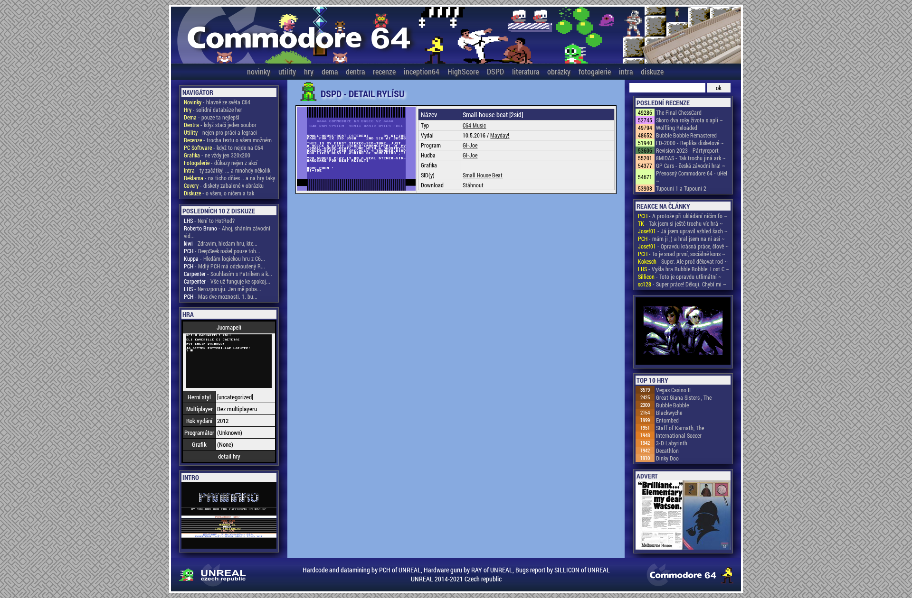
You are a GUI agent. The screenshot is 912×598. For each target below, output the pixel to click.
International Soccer (679, 435)
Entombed (667, 420)
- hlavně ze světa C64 (217, 102)
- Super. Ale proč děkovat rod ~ (683, 261)
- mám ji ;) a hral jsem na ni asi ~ (681, 238)
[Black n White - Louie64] (683, 331)
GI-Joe (470, 145)
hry (309, 71)
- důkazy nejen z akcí (220, 162)
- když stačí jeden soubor (220, 125)
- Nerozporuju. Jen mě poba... (222, 289)
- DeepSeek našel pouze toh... (222, 251)
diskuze (652, 71)
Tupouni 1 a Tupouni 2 (681, 188)
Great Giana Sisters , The (684, 397)
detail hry (229, 456)
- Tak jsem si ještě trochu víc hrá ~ (680, 223)
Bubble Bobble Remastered (686, 135)
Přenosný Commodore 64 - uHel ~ (691, 176)
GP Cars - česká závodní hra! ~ (690, 165)
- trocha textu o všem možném (228, 140)
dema (330, 71)
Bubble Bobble (672, 405)
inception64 (421, 71)
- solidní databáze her (213, 109)
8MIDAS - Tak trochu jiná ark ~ (691, 158)
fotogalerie (595, 71)
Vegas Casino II (673, 390)
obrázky (558, 71)
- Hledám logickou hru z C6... (224, 258)
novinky (258, 71)
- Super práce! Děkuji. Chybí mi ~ (682, 284)
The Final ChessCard (679, 112)
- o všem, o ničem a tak (219, 193)
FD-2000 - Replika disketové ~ (690, 143)
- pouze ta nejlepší (211, 117)
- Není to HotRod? (209, 220)
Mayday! (499, 135)
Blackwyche (669, 412)
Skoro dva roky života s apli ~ (689, 120)
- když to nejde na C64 (223, 147)
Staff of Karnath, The (680, 428)
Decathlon (667, 450)
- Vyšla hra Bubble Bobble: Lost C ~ (683, 269)
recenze (384, 71)
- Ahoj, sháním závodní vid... (227, 231)
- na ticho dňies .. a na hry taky (229, 178)
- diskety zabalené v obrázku (224, 185)
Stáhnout (473, 185)
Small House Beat (483, 175)
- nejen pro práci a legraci (220, 132)
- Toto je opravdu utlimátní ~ (680, 276)
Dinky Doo (667, 458)
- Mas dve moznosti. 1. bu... (220, 296)
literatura (525, 71)
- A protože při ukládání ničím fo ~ (682, 216)
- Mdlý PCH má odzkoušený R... (224, 266)
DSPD (495, 71)
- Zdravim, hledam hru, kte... (220, 243)
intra (626, 71)
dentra (355, 71)
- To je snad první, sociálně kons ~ (681, 254)
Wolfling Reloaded (676, 127)
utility (287, 71)
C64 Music (474, 125)
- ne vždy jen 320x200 (217, 155)
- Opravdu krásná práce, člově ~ (683, 246)
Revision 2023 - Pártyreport (687, 150)
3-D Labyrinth (671, 443)
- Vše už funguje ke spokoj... (227, 281)
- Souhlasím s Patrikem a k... (228, 273)
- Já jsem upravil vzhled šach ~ (683, 231)
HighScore (463, 71)
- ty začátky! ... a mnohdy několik (227, 170)
